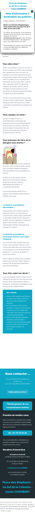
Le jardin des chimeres (22, 508)
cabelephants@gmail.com (12, 38)
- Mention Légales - (6, 511)
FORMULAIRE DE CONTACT (17, 392)
